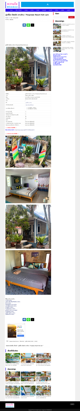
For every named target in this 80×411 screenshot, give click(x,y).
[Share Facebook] (24, 25)
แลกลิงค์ (72, 404)
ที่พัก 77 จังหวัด (18, 10)
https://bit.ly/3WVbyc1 (30, 104)
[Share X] (32, 25)
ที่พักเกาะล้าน (11, 19)
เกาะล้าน (32, 10)
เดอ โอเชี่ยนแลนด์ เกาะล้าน (10, 305)
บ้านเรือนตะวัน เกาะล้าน (10, 308)
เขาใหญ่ (56, 10)
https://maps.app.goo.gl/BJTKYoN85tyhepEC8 (24, 129)
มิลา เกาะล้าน (8, 303)
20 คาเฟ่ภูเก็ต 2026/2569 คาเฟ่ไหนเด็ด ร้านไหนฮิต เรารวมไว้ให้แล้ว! (68, 42)
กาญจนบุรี (44, 10)
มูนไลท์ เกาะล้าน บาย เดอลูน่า (11, 310)
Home (11, 10)
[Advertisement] (28, 35)
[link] (28, 103)
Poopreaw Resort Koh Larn (14, 341)
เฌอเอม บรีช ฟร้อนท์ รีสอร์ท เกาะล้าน (12, 301)
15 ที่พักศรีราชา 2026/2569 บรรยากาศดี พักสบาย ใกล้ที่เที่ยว (68, 25)
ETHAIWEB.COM (49, 409)
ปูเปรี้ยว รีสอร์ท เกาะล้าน (10, 312)
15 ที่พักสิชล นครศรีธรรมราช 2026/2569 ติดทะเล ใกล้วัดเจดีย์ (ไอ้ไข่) (68, 36)
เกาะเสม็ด (50, 10)
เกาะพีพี (68, 10)
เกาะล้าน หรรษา (8, 300)
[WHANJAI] (12, 5)
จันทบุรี (38, 10)
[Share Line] (28, 25)
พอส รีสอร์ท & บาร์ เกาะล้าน (11, 304)
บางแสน (26, 10)
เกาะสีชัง (62, 10)
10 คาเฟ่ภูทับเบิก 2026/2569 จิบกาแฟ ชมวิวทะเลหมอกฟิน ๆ (68, 30)
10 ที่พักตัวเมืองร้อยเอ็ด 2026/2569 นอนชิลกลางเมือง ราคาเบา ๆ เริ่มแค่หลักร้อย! (67, 48)
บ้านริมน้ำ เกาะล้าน (9, 307)
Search (71, 17)
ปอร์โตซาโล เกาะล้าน (9, 314)
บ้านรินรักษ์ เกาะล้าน (9, 311)
